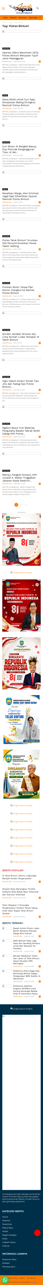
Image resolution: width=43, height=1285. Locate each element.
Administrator (7, 61)
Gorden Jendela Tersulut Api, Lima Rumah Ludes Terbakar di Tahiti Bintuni (20, 336)
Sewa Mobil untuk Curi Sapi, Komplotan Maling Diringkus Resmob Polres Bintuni (19, 102)
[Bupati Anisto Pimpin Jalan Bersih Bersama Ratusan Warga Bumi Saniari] (6, 931)
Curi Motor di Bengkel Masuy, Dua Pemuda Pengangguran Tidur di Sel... (19, 149)
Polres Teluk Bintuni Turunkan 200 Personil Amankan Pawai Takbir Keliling (20, 243)
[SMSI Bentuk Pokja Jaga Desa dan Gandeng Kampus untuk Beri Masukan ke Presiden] (6, 944)
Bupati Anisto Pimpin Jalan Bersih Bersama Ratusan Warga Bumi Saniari (26, 931)
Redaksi (6, 1263)
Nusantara (7, 1224)
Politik (5, 1231)
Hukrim (5, 95)
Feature (6, 1246)
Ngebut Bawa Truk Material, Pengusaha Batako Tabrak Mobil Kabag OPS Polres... (21, 430)
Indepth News (8, 1242)
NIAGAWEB (34, 1282)
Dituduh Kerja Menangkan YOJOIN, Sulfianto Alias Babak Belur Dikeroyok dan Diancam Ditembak (20, 892)
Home (4, 22)
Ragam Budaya (9, 1235)
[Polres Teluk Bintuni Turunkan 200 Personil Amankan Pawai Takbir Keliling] (21, 227)
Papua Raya (6, 48)
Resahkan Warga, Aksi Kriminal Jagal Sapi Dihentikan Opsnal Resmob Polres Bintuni (20, 196)
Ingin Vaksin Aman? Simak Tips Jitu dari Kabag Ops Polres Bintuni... (20, 383)
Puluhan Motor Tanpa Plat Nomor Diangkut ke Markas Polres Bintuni (18, 290)
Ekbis (4, 1239)
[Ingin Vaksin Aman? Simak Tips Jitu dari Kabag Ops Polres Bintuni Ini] (21, 368)
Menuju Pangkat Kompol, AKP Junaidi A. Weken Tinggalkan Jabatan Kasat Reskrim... (19, 477)
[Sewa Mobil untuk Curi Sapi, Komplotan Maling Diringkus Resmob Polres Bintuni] (21, 86)
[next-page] (26, 505)
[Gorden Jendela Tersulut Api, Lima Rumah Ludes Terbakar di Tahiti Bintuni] (21, 321)
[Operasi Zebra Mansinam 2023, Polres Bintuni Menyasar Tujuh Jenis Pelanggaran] (21, 39)
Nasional (6, 1220)
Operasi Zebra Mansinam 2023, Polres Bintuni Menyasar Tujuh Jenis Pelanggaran (20, 55)
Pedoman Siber (9, 1259)
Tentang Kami (8, 1267)
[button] (37, 1233)
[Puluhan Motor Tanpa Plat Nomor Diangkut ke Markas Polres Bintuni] (21, 274)
